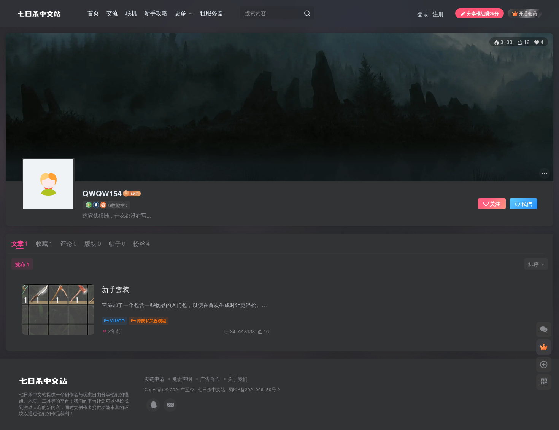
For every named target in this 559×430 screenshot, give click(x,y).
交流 (112, 13)
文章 (19, 243)
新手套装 (115, 289)
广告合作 (210, 378)
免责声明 (182, 378)
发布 (22, 264)
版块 (92, 243)
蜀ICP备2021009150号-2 (254, 389)
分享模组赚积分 (483, 13)
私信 (526, 203)
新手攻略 (156, 13)
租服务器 (211, 13)
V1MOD (117, 320)
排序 (533, 264)
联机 (131, 13)
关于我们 (238, 378)
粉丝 (141, 243)
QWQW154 (102, 193)
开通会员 (528, 13)
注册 (438, 14)
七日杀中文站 (211, 389)
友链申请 (154, 378)
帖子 (117, 243)
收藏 (44, 243)
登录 (423, 14)
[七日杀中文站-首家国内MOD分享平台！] (43, 379)
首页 (93, 13)
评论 (68, 243)
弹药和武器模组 (151, 320)
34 (232, 331)
